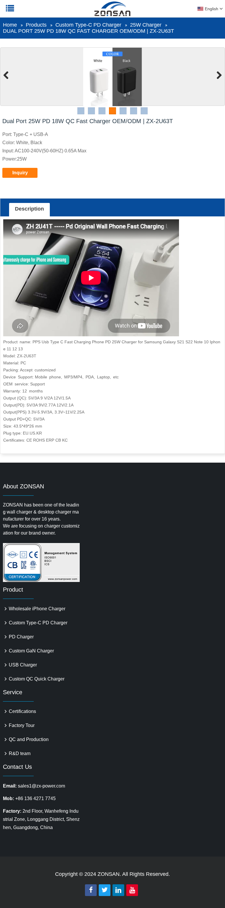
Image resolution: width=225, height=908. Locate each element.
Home (10, 25)
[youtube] (132, 890)
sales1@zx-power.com (41, 785)
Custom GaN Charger (31, 650)
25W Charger (145, 25)
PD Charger (21, 636)
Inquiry (20, 172)
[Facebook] (91, 890)
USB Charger (23, 664)
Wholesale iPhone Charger (37, 608)
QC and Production (29, 739)
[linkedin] (118, 890)
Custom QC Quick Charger (36, 678)
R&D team (19, 753)
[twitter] (104, 890)
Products (36, 25)
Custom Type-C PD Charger (88, 25)
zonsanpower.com (42, 12)
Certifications (22, 711)
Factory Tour (22, 725)
